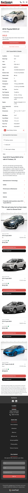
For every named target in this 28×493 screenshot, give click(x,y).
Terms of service (14, 448)
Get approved (8, 250)
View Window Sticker (12, 130)
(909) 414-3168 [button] (15, 414)
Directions (14, 428)
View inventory (14, 424)
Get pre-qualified (14, 440)
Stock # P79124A (5, 276)
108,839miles (22, 323)
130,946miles (22, 237)
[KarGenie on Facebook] (12, 401)
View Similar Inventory (14, 46)
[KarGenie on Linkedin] (15, 401)
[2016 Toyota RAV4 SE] (14, 222)
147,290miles (22, 366)
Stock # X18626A (5, 319)
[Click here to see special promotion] (14, 5)
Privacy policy (14, 444)
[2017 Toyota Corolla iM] (14, 351)
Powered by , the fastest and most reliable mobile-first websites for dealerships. (14, 486)
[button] (20, 2)
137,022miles (22, 280)
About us (14, 432)
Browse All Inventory (14, 42)
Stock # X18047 (5, 362)
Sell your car (14, 436)
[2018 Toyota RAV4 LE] (14, 308)
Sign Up (14, 476)
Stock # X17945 (5, 233)
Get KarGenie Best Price (10, 247)
